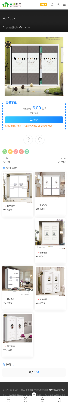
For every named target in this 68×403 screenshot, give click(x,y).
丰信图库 (11, 4)
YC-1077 (7, 350)
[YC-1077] (17, 328)
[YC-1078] (50, 281)
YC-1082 (7, 210)
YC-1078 (40, 303)
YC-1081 (40, 208)
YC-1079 (7, 302)
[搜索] (52, 4)
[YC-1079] (17, 281)
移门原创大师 (12, 27)
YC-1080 (40, 256)
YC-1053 (61, 161)
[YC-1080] (50, 234)
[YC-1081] (50, 187)
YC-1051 (6, 161)
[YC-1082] (17, 187)
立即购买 (34, 119)
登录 (36, 372)
